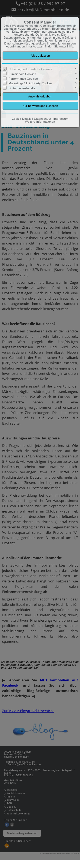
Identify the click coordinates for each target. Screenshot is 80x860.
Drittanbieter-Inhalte (22, 88)
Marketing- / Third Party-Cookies (30, 83)
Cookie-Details (21, 118)
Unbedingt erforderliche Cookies (30, 69)
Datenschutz (42, 118)
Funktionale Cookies (22, 73)
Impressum (60, 118)
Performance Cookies (23, 78)
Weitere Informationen (40, 121)
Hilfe (70, 46)
